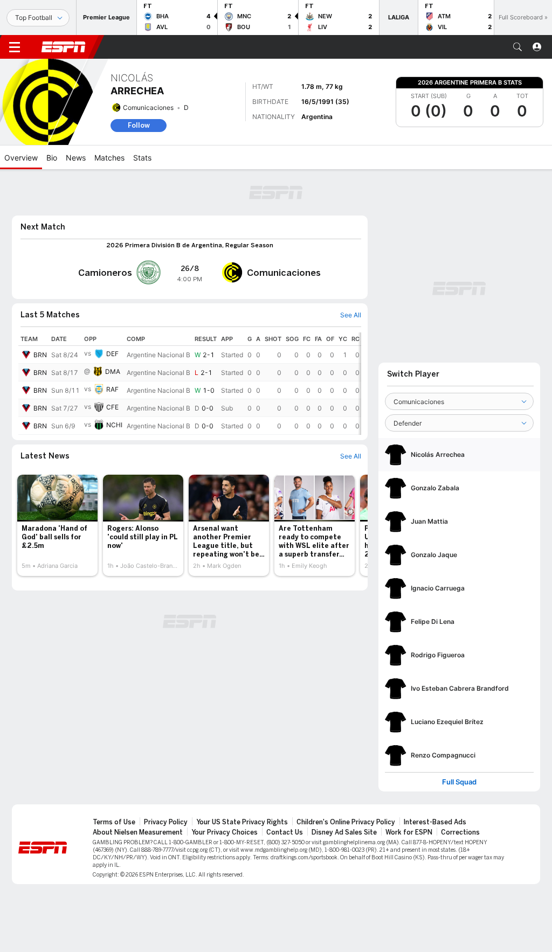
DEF (112, 354)
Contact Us (284, 832)
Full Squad (459, 782)
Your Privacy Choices (224, 832)
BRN (40, 355)
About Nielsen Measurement (138, 832)
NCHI (114, 425)
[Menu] (14, 47)
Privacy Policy (166, 822)
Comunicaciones (148, 107)
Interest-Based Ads (435, 822)
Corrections (460, 832)
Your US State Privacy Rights (242, 822)
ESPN (64, 47)
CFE (112, 407)
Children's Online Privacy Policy (345, 822)
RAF (112, 389)
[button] (517, 47)
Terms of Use (114, 822)
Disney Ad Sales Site (344, 832)
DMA (112, 371)
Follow (139, 125)
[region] (189, 383)
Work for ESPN (408, 832)
